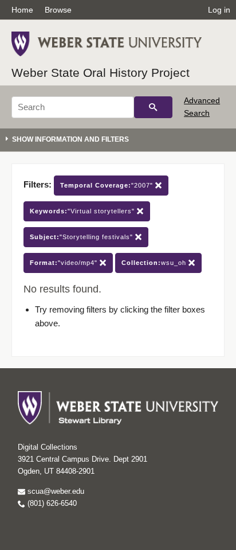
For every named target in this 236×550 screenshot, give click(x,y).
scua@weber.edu (54, 491)
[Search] (153, 107)
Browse (58, 9)
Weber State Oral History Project (100, 72)
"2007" (107, 185)
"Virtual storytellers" (83, 211)
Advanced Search (202, 107)
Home (22, 9)
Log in (219, 9)
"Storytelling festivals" (82, 236)
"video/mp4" (65, 262)
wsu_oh (154, 262)
